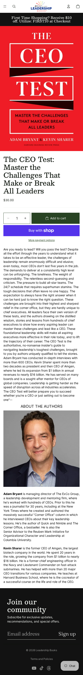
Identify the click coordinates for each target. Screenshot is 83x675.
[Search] (14, 6)
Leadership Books (46, 650)
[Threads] (49, 668)
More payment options (42, 240)
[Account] (68, 6)
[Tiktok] (41, 668)
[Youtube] (34, 668)
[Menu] (5, 6)
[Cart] (78, 6)
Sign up (67, 634)
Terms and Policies (41, 658)
